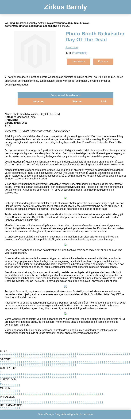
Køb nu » (103, 61)
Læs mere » (78, 61)
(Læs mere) (72, 47)
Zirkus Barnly (65, 7)
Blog (57, 414)
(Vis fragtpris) (79, 53)
